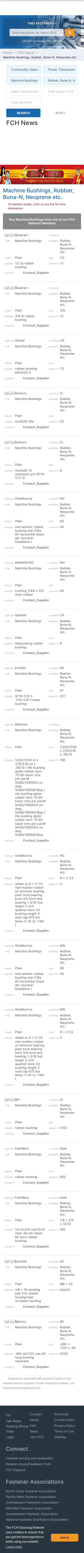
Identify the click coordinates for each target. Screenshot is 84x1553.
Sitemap (60, 1437)
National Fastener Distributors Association (37, 1519)
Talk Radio (13, 1421)
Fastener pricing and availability (29, 1458)
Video (10, 1431)
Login (10, 1437)
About (34, 1420)
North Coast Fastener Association (31, 1491)
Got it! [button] (65, 1537)
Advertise (61, 1414)
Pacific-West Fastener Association (31, 1497)
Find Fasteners (41, 23)
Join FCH (37, 1437)
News (34, 1431)
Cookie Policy (64, 1420)
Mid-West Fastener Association (29, 1508)
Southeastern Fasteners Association (32, 1502)
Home (7, 53)
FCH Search (26, 53)
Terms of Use (64, 1431)
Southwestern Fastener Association (32, 1514)
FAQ (33, 1426)
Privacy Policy (64, 1426)
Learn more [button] (14, 1547)
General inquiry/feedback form (28, 1464)
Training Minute (17, 1426)
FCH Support (15, 1470)
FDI (8, 1415)
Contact (36, 1414)
